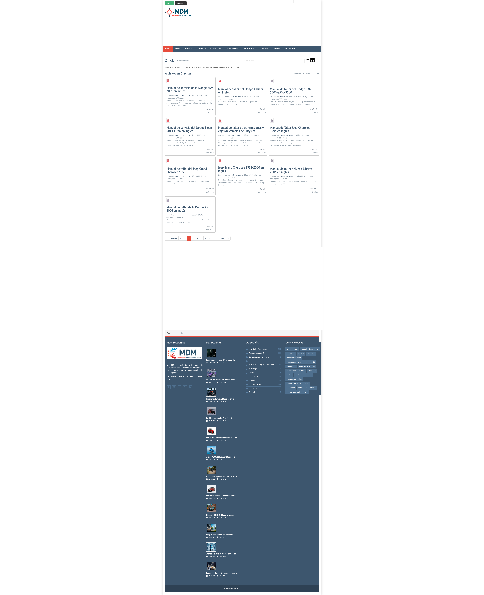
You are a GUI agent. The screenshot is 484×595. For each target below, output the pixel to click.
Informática (253, 377)
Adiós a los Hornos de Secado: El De (221, 379)
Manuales (189, 49)
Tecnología (249, 49)
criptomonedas (292, 349)
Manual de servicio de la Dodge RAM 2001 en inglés (189, 89)
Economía (264, 49)
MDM (167, 49)
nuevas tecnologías (293, 392)
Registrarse (181, 3)
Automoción (215, 49)
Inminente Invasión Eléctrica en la (220, 399)
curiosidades (310, 388)
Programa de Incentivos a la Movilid (220, 534)
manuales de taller (293, 358)
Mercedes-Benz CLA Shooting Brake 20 (222, 496)
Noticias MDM (233, 49)
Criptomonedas (255, 384)
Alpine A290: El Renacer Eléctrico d (220, 457)
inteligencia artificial (307, 366)
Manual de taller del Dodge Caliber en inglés (240, 91)
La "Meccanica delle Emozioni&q (219, 418)
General (277, 49)
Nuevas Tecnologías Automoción (261, 365)
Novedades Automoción (258, 349)
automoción (291, 371)
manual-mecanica (183, 96)
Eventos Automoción (257, 353)
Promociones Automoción (259, 361)
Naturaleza (290, 49)
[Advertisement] (268, 25)
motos (300, 388)
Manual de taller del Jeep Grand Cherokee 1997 (186, 170)
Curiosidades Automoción (259, 357)
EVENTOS (202, 49)
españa (309, 375)
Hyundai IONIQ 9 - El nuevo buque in (221, 515)
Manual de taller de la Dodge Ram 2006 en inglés (188, 209)
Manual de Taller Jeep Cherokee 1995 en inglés (290, 129)
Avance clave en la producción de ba (221, 554)
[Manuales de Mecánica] (178, 12)
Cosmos (252, 373)
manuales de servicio (294, 362)
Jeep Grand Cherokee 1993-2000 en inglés (241, 169)
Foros (177, 49)
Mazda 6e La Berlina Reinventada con (221, 438)
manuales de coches (294, 379)
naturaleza (311, 354)
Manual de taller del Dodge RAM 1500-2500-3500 (291, 91)
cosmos (301, 354)
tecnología (312, 371)
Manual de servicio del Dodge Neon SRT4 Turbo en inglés (189, 129)
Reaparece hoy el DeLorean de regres (221, 573)
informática (290, 354)
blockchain (299, 375)
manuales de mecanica (309, 349)
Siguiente (221, 238)
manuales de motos (293, 384)
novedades (290, 388)
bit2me (289, 375)
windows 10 (310, 362)
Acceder (169, 3)
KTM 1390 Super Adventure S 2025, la (221, 476)
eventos (302, 371)
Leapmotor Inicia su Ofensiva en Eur (221, 360)
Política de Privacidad (231, 589)
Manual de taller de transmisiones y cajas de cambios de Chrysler (241, 129)
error (306, 392)
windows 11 (291, 366)
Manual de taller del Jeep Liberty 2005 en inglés (291, 170)
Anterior (174, 238)
